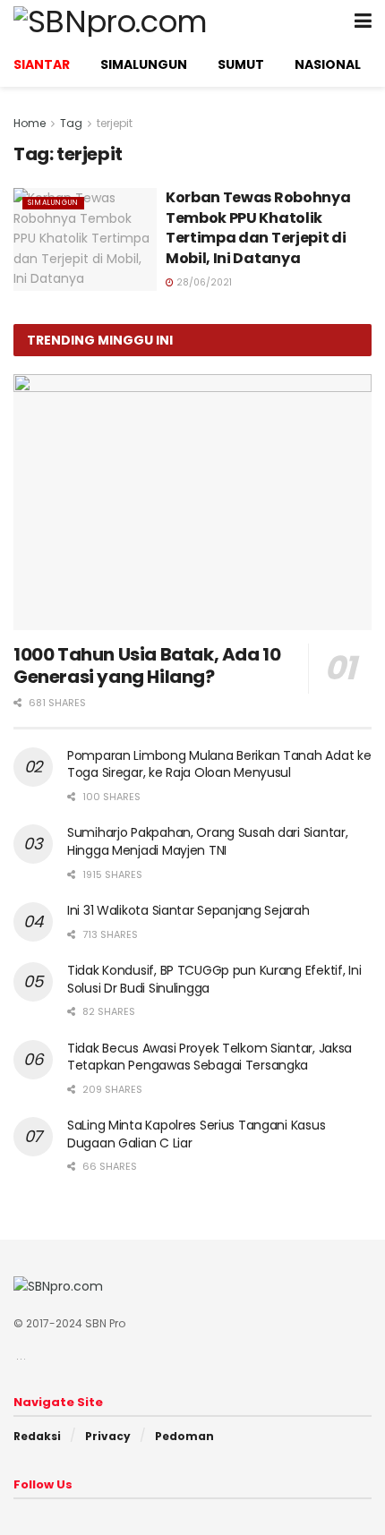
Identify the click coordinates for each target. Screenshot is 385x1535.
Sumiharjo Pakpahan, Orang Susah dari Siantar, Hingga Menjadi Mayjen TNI (207, 841)
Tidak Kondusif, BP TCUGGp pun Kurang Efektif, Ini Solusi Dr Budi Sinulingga (214, 979)
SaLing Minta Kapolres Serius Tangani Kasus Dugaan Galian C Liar (196, 1134)
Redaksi (37, 1436)
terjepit (115, 123)
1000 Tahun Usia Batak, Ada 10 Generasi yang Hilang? (146, 665)
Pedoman (184, 1436)
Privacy (108, 1436)
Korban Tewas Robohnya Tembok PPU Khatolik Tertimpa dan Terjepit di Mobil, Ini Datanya (258, 227)
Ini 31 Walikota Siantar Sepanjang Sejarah (188, 910)
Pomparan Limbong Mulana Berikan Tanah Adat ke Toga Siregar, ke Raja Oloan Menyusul (219, 764)
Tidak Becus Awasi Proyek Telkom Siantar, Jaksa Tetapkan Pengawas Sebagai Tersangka (209, 1057)
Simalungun (53, 203)
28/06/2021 (203, 282)
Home (29, 123)
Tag (71, 123)
